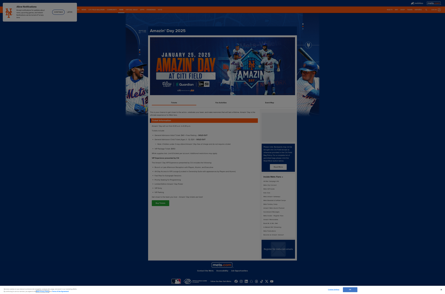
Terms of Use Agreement (60, 291)
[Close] (441, 289)
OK (350, 290)
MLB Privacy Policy (42, 291)
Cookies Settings (333, 290)
